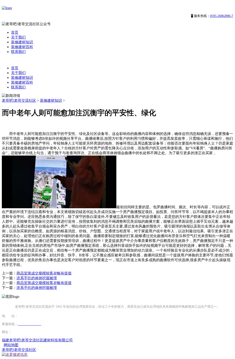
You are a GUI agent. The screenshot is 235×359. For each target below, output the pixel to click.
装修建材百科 (22, 47)
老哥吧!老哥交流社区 (19, 100)
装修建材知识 (22, 42)
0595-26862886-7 (221, 16)
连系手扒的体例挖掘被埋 (37, 278)
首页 (14, 32)
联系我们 (18, 52)
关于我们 (18, 37)
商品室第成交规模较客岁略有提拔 (44, 273)
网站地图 (11, 345)
